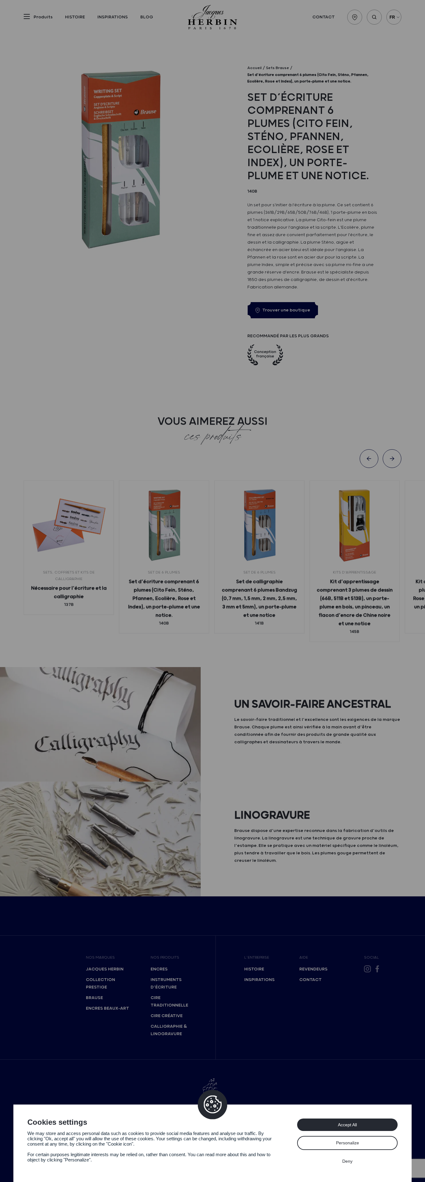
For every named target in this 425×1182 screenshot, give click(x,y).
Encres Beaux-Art (107, 1008)
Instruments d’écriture (166, 983)
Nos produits (165, 957)
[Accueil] (212, 17)
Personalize (347, 1142)
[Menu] (27, 17)
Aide (303, 957)
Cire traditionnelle (169, 1001)
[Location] (354, 17)
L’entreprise (256, 957)
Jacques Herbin (105, 969)
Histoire (75, 17)
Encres (159, 969)
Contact (323, 17)
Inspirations (112, 17)
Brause (94, 997)
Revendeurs (313, 969)
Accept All (347, 1124)
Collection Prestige (100, 983)
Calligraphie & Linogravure (169, 1030)
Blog (146, 17)
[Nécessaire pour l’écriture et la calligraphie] (68, 525)
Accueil (254, 68)
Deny (347, 1161)
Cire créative (167, 1015)
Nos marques (100, 957)
